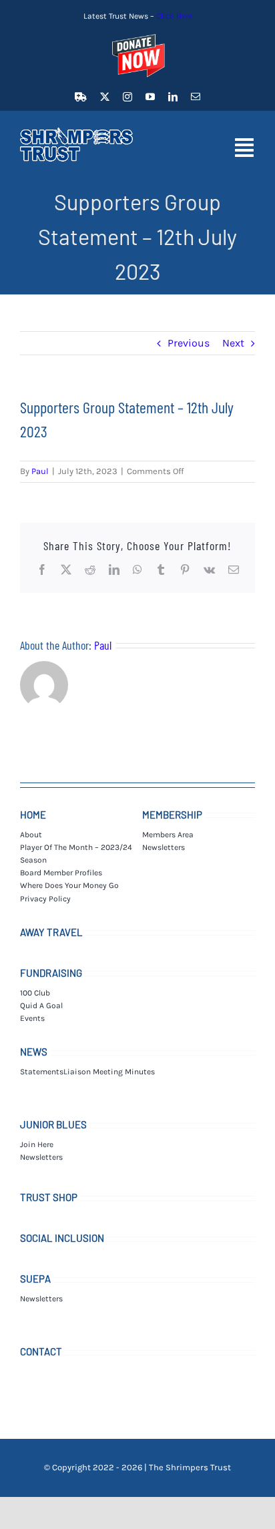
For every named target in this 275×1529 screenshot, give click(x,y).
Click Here (174, 16)
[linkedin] (173, 96)
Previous (189, 343)
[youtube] (150, 96)
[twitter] (104, 96)
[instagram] (127, 96)
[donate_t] (137, 34)
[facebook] (81, 96)
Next (233, 343)
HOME (33, 815)
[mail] (195, 96)
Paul (40, 471)
